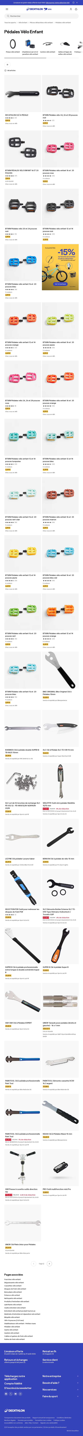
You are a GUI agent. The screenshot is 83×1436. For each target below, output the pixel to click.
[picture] (22, 93)
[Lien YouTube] (15, 1394)
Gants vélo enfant (11, 1330)
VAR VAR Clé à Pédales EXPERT (18, 1023)
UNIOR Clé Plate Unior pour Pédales (20, 1244)
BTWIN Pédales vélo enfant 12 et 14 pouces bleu (58, 460)
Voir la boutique (60, 284)
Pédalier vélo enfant (12, 1327)
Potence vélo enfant (12, 1295)
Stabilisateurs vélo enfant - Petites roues (20, 1323)
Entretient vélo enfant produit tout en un (19, 1311)
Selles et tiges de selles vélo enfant (65, 53)
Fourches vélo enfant (12, 1279)
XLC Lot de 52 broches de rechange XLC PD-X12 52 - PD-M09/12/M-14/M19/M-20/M (22, 805)
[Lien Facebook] (6, 1394)
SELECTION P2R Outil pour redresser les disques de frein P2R (22, 910)
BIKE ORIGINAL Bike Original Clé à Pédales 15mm (57, 693)
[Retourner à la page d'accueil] (38, 9)
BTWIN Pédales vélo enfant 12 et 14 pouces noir (58, 230)
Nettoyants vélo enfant (13, 1298)
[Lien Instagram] (20, 1394)
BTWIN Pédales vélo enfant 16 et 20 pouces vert (21, 634)
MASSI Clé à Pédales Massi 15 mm (57, 1134)
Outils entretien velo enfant (15, 1308)
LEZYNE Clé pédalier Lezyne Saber (20, 859)
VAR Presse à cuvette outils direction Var (21, 1190)
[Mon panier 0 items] (76, 9)
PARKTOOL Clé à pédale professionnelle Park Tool (22, 1082)
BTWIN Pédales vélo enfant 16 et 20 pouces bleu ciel (58, 576)
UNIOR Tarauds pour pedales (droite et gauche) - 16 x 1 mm (60, 1024)
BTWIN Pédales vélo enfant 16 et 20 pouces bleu (21, 285)
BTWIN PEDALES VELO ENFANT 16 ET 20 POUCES (22, 171)
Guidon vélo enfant (11, 1333)
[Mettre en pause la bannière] (73, 2)
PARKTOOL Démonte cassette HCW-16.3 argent (58, 1082)
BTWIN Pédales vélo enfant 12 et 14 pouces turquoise (20, 460)
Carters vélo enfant (47, 52)
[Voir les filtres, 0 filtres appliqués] (7, 64)
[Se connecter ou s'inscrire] (70, 9)
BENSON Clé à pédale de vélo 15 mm (58, 859)
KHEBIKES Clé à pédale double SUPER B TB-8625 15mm (22, 751)
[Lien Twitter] (11, 1394)
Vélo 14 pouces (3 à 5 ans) (14, 1320)
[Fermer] (77, 2)
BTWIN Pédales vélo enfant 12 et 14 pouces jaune (20, 576)
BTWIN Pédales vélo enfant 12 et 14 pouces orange (20, 343)
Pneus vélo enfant (13, 52)
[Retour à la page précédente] (33, 1263)
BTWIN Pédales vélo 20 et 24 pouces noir (21, 230)
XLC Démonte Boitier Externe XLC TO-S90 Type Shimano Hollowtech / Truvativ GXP (59, 912)
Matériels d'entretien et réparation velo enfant (22, 1314)
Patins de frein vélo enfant (14, 1339)
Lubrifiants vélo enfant (13, 1305)
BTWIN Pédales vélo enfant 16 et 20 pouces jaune (58, 343)
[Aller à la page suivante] (49, 1263)
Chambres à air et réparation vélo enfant (30, 53)
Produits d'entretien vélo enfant (16, 1301)
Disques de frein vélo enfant (15, 1289)
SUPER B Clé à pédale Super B (56, 967)
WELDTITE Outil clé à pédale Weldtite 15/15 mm (59, 804)
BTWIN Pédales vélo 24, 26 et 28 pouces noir (60, 116)
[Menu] (7, 9)
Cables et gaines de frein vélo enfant (18, 1336)
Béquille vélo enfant (12, 1317)
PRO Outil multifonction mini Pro (57, 1189)
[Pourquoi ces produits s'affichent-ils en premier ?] (5, 70)
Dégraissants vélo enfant (14, 1282)
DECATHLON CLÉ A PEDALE (16, 115)
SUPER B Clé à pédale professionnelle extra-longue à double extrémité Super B (22, 969)
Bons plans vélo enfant (13, 1292)
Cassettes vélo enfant (12, 1286)
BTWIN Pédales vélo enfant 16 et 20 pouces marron (58, 518)
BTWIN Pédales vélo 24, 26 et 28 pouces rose (22, 401)
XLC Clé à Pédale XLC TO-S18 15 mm (58, 750)
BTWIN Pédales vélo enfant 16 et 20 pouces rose (58, 171)
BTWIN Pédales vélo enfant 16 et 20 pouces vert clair (21, 518)
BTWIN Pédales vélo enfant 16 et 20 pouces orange (58, 401)
